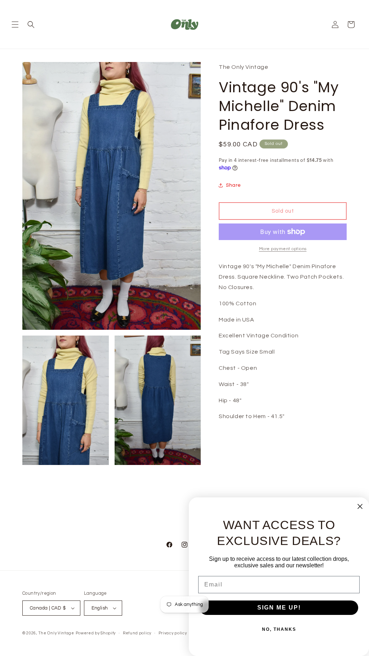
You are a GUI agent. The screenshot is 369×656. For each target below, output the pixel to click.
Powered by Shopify (96, 633)
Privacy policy (173, 633)
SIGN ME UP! (279, 607)
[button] (15, 24)
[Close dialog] (360, 506)
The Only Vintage (56, 633)
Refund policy (137, 633)
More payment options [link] (283, 249)
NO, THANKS (279, 629)
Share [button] (233, 185)
